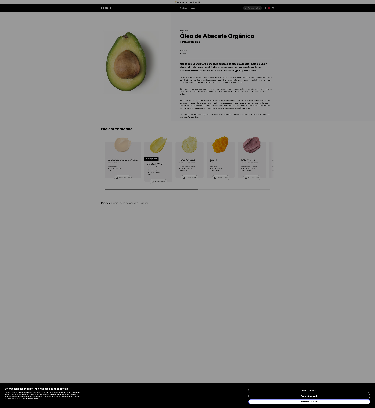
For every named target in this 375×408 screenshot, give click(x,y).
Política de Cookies (32, 399)
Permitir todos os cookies (309, 402)
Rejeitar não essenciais (309, 396)
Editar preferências (309, 390)
